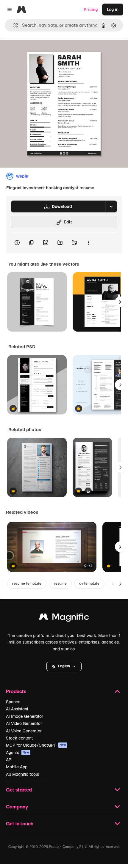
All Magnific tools (22, 774)
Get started (19, 789)
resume (60, 583)
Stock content (19, 738)
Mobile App (16, 767)
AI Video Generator (24, 723)
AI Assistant (17, 709)
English (64, 666)
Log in (112, 9)
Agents (17, 752)
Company (17, 806)
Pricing (91, 9)
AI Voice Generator (24, 731)
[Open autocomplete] (13, 25)
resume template (26, 583)
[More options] (88, 243)
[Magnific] (64, 618)
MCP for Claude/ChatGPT (36, 745)
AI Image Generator (24, 716)
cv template (89, 583)
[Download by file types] (111, 206)
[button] (64, 666)
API (9, 759)
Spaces (13, 701)
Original (38, 51)
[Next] (120, 302)
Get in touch (19, 823)
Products (16, 691)
